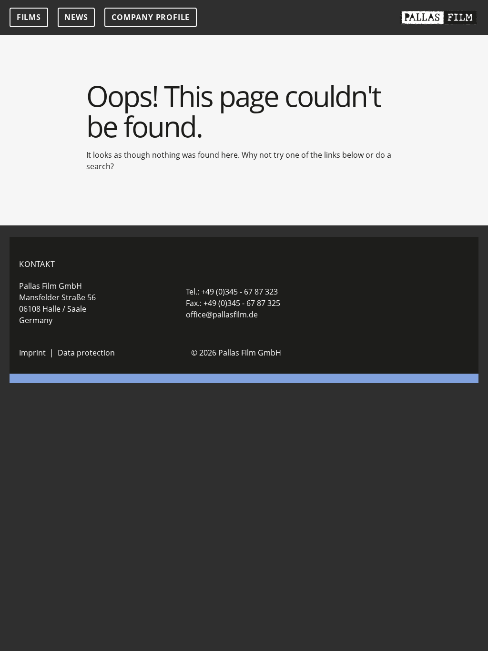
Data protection (86, 352)
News (76, 17)
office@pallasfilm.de (222, 314)
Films (29, 17)
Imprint (32, 352)
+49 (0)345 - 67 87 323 (239, 291)
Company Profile (151, 17)
